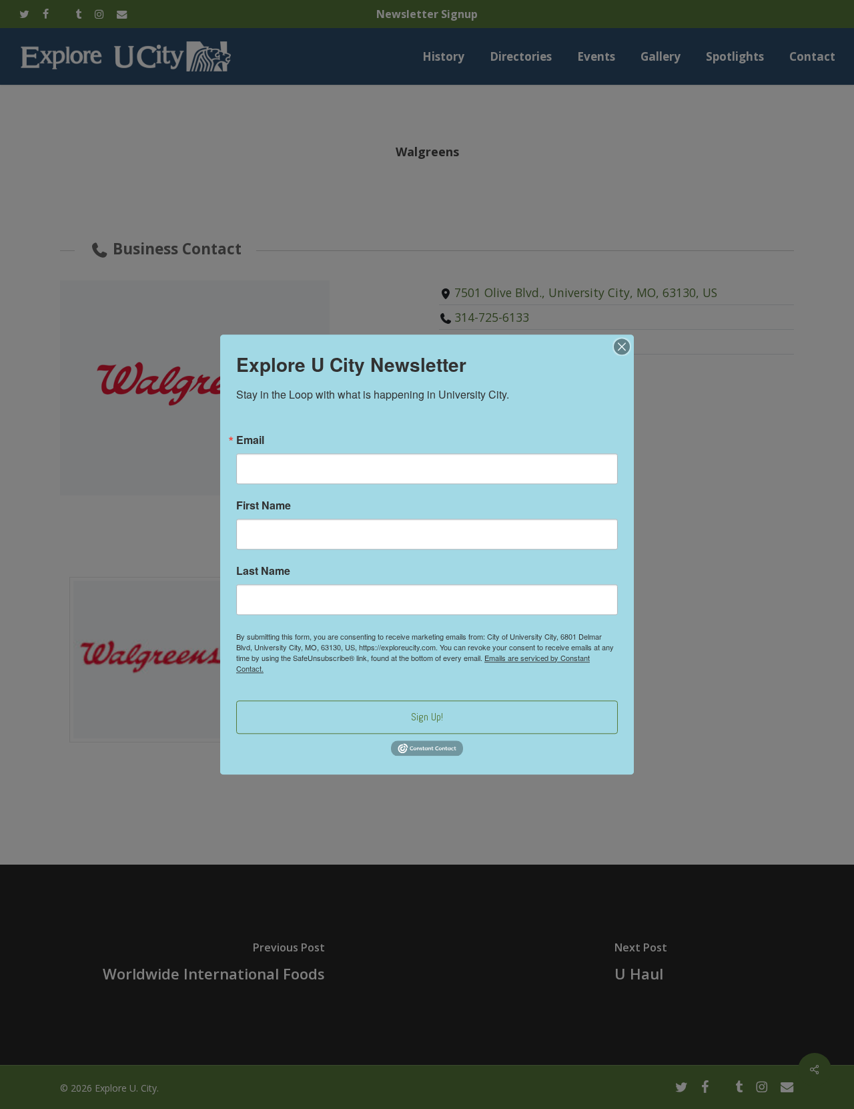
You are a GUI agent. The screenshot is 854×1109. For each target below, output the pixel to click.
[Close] (622, 347)
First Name (263, 505)
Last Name (263, 571)
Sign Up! (427, 717)
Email (250, 440)
